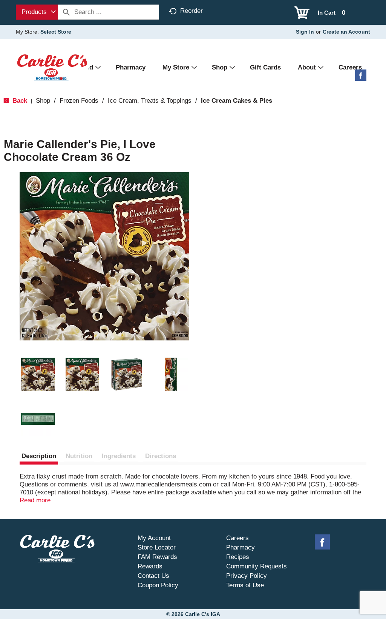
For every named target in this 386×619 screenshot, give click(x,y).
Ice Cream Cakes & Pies (236, 100)
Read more (35, 500)
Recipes (237, 556)
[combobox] (37, 12)
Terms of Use (245, 585)
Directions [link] (160, 456)
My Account (154, 538)
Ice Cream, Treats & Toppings (149, 100)
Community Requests (256, 566)
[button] (38, 374)
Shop (43, 100)
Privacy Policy (246, 575)
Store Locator (157, 547)
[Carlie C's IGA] (52, 67)
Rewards (150, 566)
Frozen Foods (79, 100)
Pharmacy (240, 547)
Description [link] (38, 456)
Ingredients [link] (119, 456)
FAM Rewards (157, 556)
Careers (237, 538)
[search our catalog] (66, 12)
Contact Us (153, 575)
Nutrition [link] (79, 456)
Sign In (305, 32)
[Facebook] (360, 78)
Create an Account (346, 32)
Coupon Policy (158, 585)
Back (19, 100)
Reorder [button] (191, 10)
